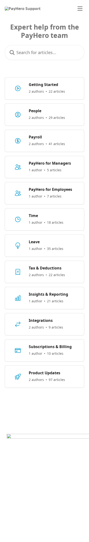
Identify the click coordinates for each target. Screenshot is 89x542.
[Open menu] (80, 8)
